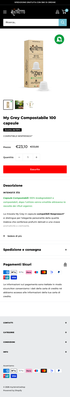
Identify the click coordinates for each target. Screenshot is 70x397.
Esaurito (35, 169)
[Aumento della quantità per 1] (36, 157)
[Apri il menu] (5, 12)
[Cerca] (63, 22)
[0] (64, 12)
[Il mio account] (57, 12)
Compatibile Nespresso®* (17, 136)
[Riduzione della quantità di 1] (19, 157)
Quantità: (8, 157)
